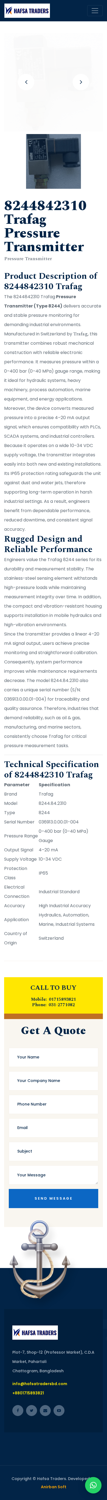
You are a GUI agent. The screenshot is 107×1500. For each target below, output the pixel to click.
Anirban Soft (53, 1487)
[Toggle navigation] (95, 10)
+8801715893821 (28, 1393)
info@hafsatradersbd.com (39, 1383)
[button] (93, 1485)
